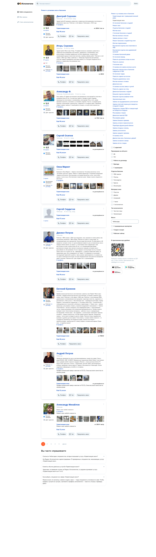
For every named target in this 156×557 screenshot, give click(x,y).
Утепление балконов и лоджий (122, 33)
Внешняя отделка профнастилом (123, 96)
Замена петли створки (119, 143)
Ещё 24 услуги (61, 152)
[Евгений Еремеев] (48, 293)
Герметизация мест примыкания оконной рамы (125, 17)
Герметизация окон (63, 28)
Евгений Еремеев (66, 289)
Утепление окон (118, 64)
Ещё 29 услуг (61, 274)
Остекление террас (119, 74)
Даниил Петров (65, 233)
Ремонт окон (116, 25)
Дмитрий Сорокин (66, 16)
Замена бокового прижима (121, 120)
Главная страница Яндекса (18, 3)
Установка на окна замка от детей (123, 86)
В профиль (60, 24)
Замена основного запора (120, 140)
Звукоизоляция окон (119, 99)
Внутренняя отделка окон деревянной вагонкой (124, 51)
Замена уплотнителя (119, 130)
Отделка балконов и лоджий (121, 28)
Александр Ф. (64, 91)
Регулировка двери (118, 118)
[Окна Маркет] (48, 171)
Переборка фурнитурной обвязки (123, 125)
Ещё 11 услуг (61, 429)
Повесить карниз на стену (121, 89)
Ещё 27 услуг (61, 218)
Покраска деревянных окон (121, 79)
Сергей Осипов (65, 135)
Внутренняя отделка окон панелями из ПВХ (125, 46)
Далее (64, 444)
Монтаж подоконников (119, 43)
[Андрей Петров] (48, 357)
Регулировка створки (119, 113)
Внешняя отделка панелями (121, 94)
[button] (62, 36)
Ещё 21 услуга (61, 390)
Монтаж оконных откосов (120, 35)
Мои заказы (23, 17)
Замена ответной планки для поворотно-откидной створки (125, 105)
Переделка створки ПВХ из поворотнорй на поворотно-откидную (125, 109)
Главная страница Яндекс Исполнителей (25, 3)
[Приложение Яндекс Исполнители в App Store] (116, 267)
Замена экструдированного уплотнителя (125, 101)
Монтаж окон (117, 30)
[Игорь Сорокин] (48, 50)
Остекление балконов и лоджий (123, 23)
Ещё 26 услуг (61, 339)
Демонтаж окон (117, 84)
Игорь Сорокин (65, 46)
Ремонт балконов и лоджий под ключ (124, 40)
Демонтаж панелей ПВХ (120, 115)
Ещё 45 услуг (61, 77)
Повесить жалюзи (118, 62)
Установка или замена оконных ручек (124, 67)
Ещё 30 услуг (61, 31)
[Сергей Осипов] (48, 139)
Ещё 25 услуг (61, 195)
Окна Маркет (63, 167)
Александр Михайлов (68, 404)
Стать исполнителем (26, 22)
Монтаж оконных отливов (121, 81)
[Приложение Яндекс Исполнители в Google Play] (129, 267)
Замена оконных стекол (120, 38)
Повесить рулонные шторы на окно (124, 59)
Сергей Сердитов (66, 209)
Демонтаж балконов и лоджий (122, 91)
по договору (49, 70)
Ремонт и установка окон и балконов (122, 13)
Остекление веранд (119, 57)
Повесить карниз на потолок (121, 76)
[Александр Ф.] (48, 95)
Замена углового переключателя (123, 123)
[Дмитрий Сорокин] (48, 20)
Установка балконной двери (121, 54)
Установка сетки (118, 135)
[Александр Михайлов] (48, 408)
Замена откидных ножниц (121, 128)
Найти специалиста (26, 12)
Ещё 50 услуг (61, 121)
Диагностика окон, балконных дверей (124, 138)
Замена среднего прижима (121, 133)
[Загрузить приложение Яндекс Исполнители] (125, 249)
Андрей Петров (65, 353)
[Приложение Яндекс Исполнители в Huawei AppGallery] (116, 272)
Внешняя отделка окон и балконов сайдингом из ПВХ (123, 70)
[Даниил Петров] (48, 237)
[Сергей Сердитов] (48, 213)
